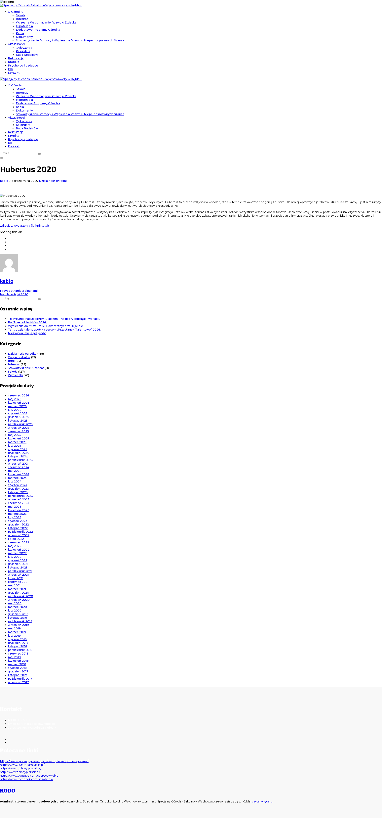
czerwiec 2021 (18, 582)
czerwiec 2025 (18, 431)
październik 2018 (20, 650)
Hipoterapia (24, 26)
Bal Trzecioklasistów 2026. (27, 322)
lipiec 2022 (16, 539)
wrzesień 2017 (18, 682)
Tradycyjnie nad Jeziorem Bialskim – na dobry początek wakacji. (54, 319)
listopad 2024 (18, 456)
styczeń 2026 (17, 413)
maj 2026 (14, 399)
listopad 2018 (17, 646)
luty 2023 (14, 517)
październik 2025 (20, 424)
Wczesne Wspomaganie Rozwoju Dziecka (46, 22)
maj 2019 (14, 628)
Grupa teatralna (19, 357)
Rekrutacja (15, 58)
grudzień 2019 (18, 614)
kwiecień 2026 (18, 402)
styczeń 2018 (17, 668)
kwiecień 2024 (18, 474)
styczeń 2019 (17, 639)
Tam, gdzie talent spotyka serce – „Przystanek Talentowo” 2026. (54, 329)
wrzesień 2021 (18, 574)
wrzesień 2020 (19, 600)
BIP (10, 69)
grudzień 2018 (18, 643)
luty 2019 (14, 635)
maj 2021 (14, 585)
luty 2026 (14, 410)
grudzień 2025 (18, 417)
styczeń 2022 (17, 560)
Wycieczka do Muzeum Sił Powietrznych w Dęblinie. (46, 326)
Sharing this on (11, 232)
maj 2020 (14, 603)
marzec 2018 (17, 664)
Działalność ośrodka (53, 181)
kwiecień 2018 (18, 660)
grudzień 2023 (18, 488)
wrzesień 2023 (18, 499)
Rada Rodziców (27, 55)
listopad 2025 (17, 420)
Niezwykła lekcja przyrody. (27, 333)
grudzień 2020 (18, 592)
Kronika (13, 62)
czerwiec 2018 (18, 653)
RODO (7, 790)
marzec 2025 (17, 442)
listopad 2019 (17, 617)
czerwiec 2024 (18, 467)
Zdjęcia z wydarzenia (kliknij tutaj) (24, 225)
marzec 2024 (17, 478)
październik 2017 (20, 678)
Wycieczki (15, 375)
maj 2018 (14, 657)
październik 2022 (20, 531)
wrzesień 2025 (18, 428)
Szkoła (20, 15)
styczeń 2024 (17, 485)
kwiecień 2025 (18, 438)
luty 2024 (14, 481)
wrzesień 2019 (18, 625)
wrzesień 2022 (18, 535)
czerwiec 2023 (18, 503)
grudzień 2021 (18, 564)
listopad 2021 (17, 567)
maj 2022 (14, 546)
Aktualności (16, 44)
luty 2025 (14, 445)
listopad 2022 (18, 528)
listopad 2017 (17, 675)
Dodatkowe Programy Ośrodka (38, 29)
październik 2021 (20, 571)
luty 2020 (14, 610)
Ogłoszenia (24, 47)
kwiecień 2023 (18, 510)
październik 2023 (20, 496)
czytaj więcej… (262, 801)
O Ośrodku (15, 12)
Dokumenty (24, 37)
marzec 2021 (17, 589)
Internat (22, 19)
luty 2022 (14, 557)
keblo (4, 181)
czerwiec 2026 (18, 395)
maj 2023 (14, 506)
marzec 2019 (17, 632)
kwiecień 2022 (18, 549)
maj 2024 (14, 471)
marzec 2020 (17, 607)
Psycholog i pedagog (23, 65)
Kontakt (13, 72)
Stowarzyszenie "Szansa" (26, 368)
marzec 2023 (17, 514)
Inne (11, 361)
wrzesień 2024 (18, 463)
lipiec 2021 (15, 578)
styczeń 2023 (17, 521)
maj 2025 (14, 435)
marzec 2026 (17, 406)
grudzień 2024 (18, 453)
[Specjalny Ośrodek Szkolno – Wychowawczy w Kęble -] (41, 5)
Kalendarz (23, 51)
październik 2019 (20, 621)
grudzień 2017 (18, 671)
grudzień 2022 (18, 524)
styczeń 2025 (17, 449)
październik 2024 (20, 460)
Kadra (20, 33)
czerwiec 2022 (18, 542)
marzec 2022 (17, 553)
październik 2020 (20, 596)
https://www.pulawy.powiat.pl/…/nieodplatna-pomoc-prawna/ (44, 761)
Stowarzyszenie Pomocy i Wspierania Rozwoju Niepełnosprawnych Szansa (70, 40)
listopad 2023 (18, 492)
